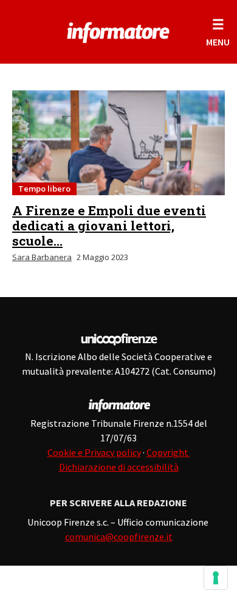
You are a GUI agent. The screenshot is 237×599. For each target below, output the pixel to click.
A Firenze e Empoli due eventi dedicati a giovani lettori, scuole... (109, 225)
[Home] (119, 30)
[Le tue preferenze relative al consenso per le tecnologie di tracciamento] (215, 577)
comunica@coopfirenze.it (119, 536)
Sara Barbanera (42, 257)
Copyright (168, 452)
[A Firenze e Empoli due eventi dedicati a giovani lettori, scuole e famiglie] (118, 142)
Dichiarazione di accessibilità (119, 467)
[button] (218, 31)
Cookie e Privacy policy (94, 452)
